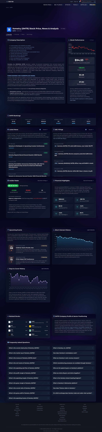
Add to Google (85, 411)
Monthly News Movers (62, 411)
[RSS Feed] (40, 130)
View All (45, 129)
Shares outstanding (81, 84)
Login (71, 1)
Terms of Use (39, 406)
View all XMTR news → (17, 138)
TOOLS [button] (75, 5)
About (17, 406)
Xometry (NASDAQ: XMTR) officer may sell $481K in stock (74, 163)
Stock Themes (62, 415)
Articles (62, 406)
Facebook (85, 408)
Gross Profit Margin (84, 214)
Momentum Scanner (62, 413)
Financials (16, 34)
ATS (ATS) (62, 327)
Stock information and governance (19, 58)
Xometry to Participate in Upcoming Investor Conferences (26, 146)
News (23, 34)
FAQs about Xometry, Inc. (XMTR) (19, 59)
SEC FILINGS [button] (58, 5)
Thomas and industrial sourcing (19, 53)
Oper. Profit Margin (63, 214)
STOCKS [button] (67, 5)
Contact (17, 408)
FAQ (17, 411)
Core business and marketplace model (20, 45)
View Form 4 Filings (42, 180)
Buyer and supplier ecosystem (18, 50)
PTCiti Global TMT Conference (25, 259)
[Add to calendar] (11, 250)
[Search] (94, 1)
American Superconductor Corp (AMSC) (75, 327)
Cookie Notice (40, 408)
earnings (10, 156)
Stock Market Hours (62, 420)
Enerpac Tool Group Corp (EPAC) (65, 328)
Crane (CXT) (79, 328)
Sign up (76, 1)
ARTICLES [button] (83, 5)
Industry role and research (17, 56)
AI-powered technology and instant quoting (22, 47)
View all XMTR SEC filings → (60, 138)
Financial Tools (62, 419)
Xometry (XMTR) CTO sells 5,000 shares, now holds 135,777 (74, 146)
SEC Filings (29, 34)
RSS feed (85, 406)
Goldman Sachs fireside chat (25, 247)
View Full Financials (87, 180)
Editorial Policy (17, 410)
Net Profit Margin (83, 207)
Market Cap (81, 77)
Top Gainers (62, 408)
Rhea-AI (17, 413)
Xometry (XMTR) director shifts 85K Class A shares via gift (73, 171)
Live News (62, 417)
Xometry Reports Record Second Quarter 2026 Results (25, 155)
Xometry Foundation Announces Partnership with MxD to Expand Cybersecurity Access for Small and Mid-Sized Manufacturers (26, 165)
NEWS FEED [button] (47, 5)
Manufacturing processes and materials (21, 48)
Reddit (84, 410)
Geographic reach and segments (19, 55)
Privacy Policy (40, 410)
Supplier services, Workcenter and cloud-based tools (25, 52)
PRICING (92, 5)
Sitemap (17, 415)
